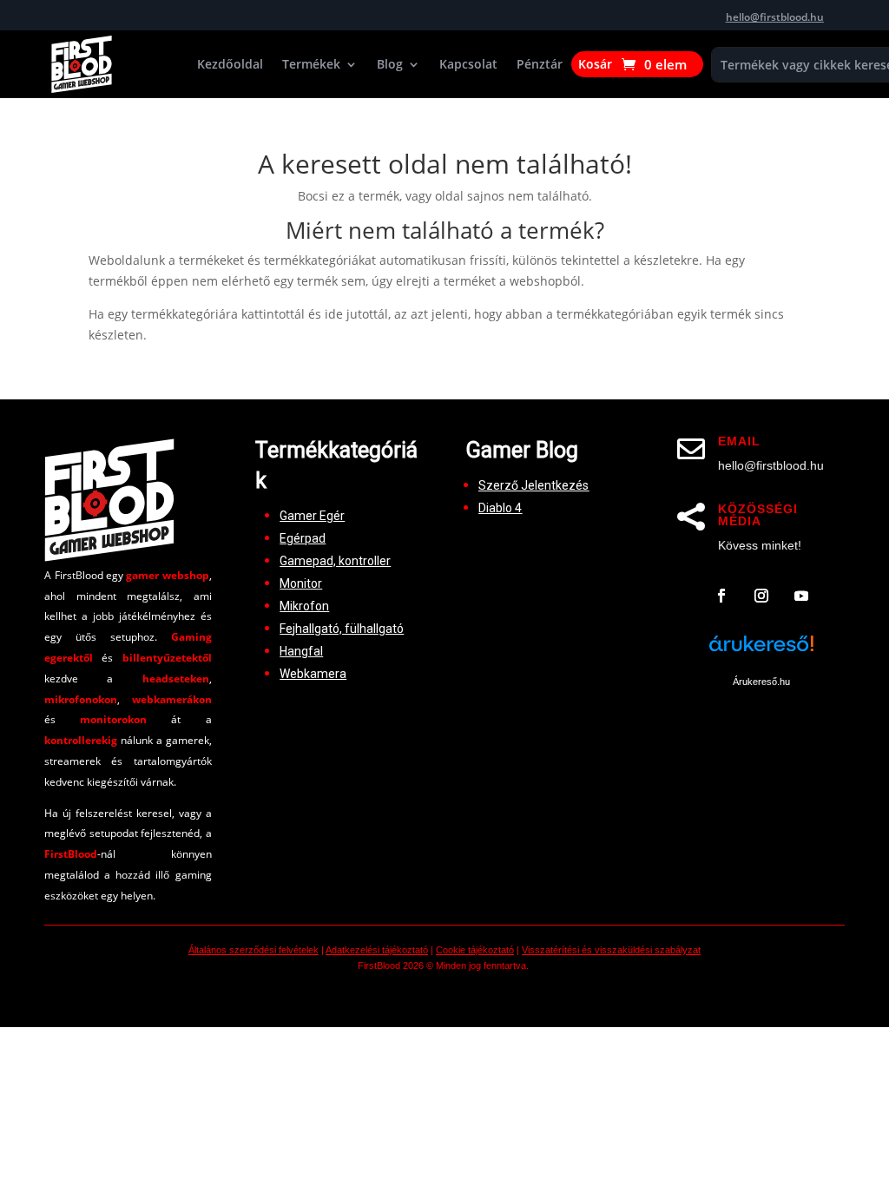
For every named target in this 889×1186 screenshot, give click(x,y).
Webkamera (313, 674)
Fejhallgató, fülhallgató (342, 629)
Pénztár (540, 65)
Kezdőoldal (230, 65)
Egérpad (303, 538)
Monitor (301, 583)
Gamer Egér (312, 516)
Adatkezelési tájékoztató (377, 950)
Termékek (311, 65)
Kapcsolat (468, 65)
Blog (390, 65)
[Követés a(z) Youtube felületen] (801, 595)
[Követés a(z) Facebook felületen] (721, 595)
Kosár (595, 65)
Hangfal (301, 651)
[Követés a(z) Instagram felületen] (761, 595)
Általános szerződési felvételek (253, 950)
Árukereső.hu (761, 681)
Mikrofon (304, 606)
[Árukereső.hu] (761, 653)
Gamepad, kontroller (335, 561)
